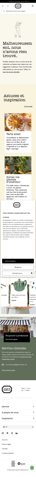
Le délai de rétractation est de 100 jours (18, 1)
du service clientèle (12, 72)
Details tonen (17, 273)
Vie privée (4, 440)
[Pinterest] (7, 433)
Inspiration (7, 418)
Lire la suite (28, 106)
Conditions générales (8, 453)
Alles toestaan (10, 261)
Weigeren (18, 267)
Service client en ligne (8, 370)
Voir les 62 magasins (12, 339)
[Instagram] (3, 433)
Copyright (5, 448)
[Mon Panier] (32, 6)
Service (5, 406)
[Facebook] (12, 433)
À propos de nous (10, 412)
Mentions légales (6, 444)
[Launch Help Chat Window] (32, 468)
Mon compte (7, 6)
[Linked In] (17, 433)
